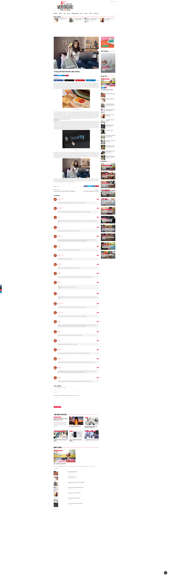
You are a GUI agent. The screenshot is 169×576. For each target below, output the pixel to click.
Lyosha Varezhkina (60, 312)
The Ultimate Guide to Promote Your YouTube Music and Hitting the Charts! (110, 146)
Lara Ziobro (59, 321)
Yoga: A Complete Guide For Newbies (60, 463)
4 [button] (113, 71)
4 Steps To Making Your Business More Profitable (75, 440)
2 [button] (111, 71)
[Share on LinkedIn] (1, 292)
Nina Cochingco (60, 358)
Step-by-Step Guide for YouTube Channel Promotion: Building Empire (110, 136)
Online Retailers (57, 186)
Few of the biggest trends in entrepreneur (92, 439)
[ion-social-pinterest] (114, 1)
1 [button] (110, 71)
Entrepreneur (59, 417)
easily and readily (74, 112)
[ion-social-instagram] (113, 1)
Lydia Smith (59, 273)
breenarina (59, 331)
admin (56, 73)
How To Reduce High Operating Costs (72, 476)
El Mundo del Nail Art (60, 255)
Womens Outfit (110, 209)
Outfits (106, 174)
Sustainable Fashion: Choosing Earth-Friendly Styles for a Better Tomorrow (110, 157)
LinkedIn (63, 75)
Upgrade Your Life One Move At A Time (63, 119)
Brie (58, 293)
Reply (97, 199)
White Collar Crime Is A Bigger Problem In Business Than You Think (61, 419)
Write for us (96, 13)
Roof (81, 13)
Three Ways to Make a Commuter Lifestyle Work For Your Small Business (76, 482)
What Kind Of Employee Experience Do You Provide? (61, 440)
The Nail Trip (59, 282)
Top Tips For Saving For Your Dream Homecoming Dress (63, 19)
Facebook (55, 75)
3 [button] (112, 71)
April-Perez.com (60, 367)
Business (55, 13)
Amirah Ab (59, 246)
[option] (61, 20)
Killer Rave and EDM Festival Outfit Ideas (72, 471)
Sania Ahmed (59, 264)
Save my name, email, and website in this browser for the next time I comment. (66, 395)
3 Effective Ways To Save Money (108, 18)
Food (64, 13)
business (72, 82)
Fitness (55, 450)
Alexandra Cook (60, 349)
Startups (63, 431)
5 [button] (114, 71)
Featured (94, 431)
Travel (90, 13)
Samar (58, 340)
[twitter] (74, 420)
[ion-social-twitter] (111, 1)
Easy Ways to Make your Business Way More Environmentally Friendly (91, 426)
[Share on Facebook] (1, 286)
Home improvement (75, 13)
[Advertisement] (84, 29)
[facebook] (72, 420)
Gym (57, 450)
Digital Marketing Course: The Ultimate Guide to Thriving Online (110, 151)
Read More (56, 468)
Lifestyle (86, 13)
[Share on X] (1, 288)
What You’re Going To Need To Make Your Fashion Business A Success (76, 487)
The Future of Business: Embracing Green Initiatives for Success (94, 19)
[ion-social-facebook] (110, 1)
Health (68, 13)
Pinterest (67, 75)
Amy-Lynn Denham (60, 303)
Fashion (60, 13)
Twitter (60, 75)
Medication (60, 450)
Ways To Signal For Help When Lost (75, 426)
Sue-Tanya (59, 377)
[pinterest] (79, 420)
